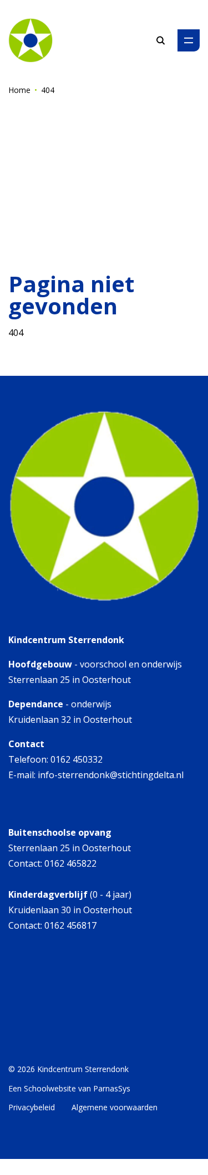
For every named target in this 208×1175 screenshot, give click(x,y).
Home (19, 90)
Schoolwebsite (50, 1088)
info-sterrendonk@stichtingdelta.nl (111, 775)
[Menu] (188, 40)
